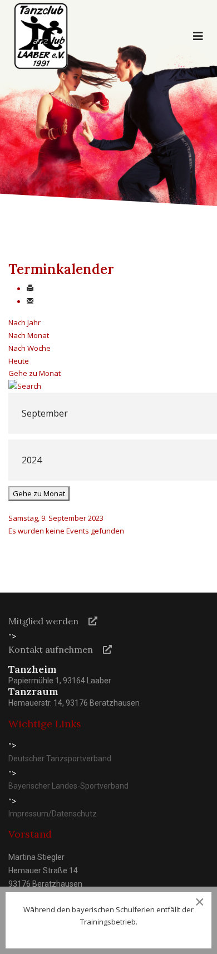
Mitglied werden (43, 621)
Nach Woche (29, 348)
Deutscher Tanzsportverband (59, 758)
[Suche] (108, 386)
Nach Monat (28, 335)
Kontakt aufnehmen (50, 649)
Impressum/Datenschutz (52, 813)
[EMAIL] (30, 301)
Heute (18, 361)
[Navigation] (198, 36)
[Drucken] (30, 288)
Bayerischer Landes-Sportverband (68, 785)
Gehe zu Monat (34, 373)
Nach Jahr (24, 322)
